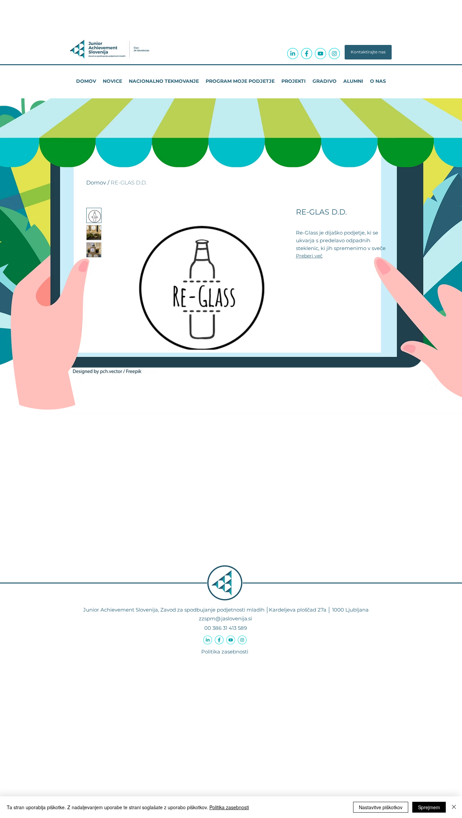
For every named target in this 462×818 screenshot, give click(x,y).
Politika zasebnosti (224, 651)
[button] (368, 52)
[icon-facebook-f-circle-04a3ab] (306, 53)
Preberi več (309, 256)
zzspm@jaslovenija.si (225, 618)
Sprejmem (429, 807)
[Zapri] (454, 807)
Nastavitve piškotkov (380, 807)
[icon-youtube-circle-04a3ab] (320, 53)
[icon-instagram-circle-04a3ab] (334, 53)
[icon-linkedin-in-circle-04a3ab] (292, 53)
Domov (96, 182)
